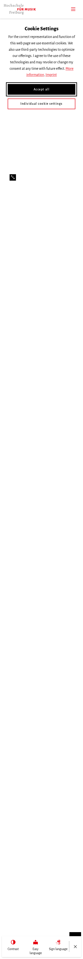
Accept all (42, 89)
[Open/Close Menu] (75, 946)
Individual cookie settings (41, 103)
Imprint (51, 75)
